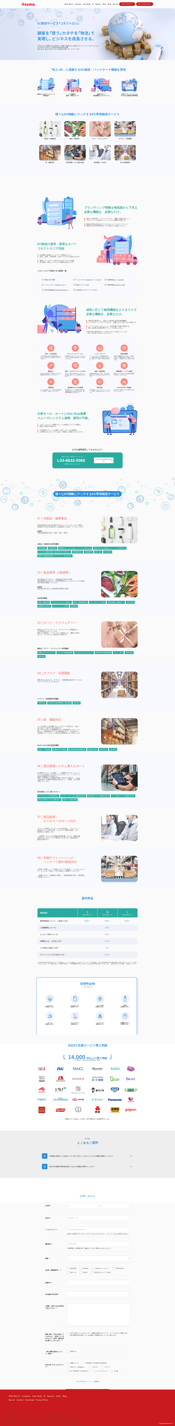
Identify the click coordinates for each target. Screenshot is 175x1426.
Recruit (115, 4)
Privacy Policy (42, 1399)
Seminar (98, 4)
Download (29, 1399)
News (104, 4)
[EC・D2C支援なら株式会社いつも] (28, 4)
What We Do (69, 4)
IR (92, 4)
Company (78, 4)
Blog (109, 4)
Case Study (86, 4)
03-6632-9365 (72, 460)
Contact (20, 1399)
